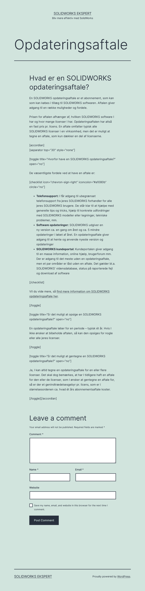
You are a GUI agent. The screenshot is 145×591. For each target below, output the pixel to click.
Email (79, 469)
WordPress (123, 576)
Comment (36, 434)
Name (33, 469)
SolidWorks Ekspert (72, 13)
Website (34, 487)
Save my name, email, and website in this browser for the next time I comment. (71, 507)
